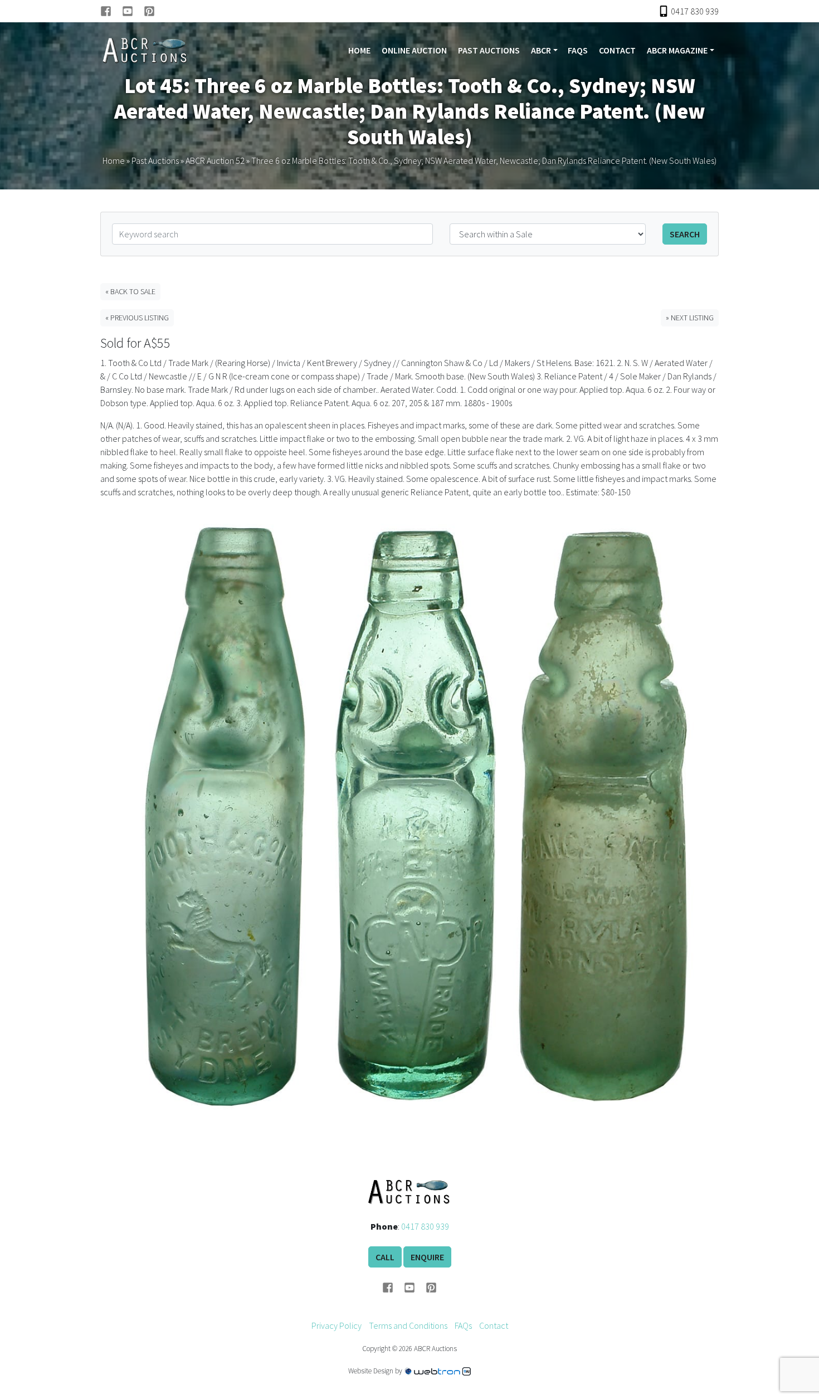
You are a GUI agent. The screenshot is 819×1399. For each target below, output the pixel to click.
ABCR (541, 50)
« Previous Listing (137, 318)
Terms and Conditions (408, 1325)
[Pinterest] (149, 11)
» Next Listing (690, 318)
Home (359, 50)
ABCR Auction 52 (215, 160)
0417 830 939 (425, 1226)
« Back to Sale (130, 291)
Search (685, 234)
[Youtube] (133, 11)
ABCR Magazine (677, 50)
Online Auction (414, 50)
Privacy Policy (336, 1325)
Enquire (427, 1256)
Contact (617, 50)
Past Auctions (489, 50)
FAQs (578, 50)
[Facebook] (111, 11)
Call (385, 1256)
